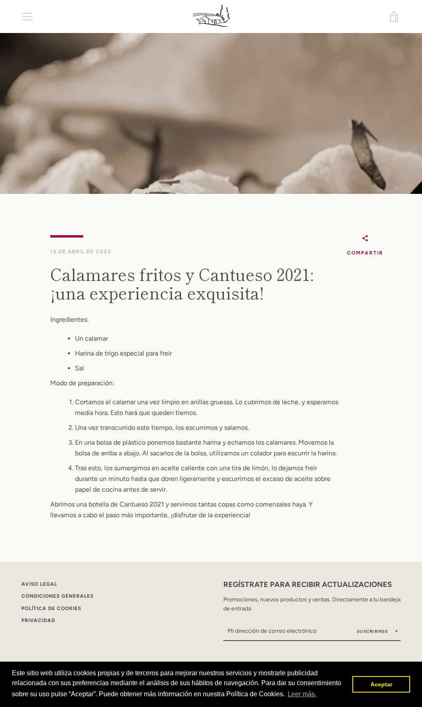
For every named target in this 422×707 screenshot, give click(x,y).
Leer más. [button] (302, 694)
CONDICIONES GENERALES (57, 596)
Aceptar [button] (381, 684)
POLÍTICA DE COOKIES (51, 608)
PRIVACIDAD (38, 620)
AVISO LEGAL (39, 584)
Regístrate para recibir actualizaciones (307, 584)
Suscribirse (373, 631)
